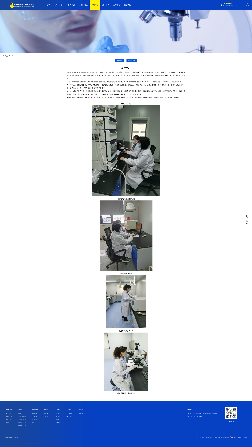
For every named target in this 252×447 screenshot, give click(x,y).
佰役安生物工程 (14, 437)
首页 (49, 5)
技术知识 (34, 419)
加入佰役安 (69, 413)
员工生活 (58, 422)
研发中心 (95, 5)
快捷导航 (80, 409)
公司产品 (71, 5)
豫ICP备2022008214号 (223, 437)
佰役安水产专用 (22, 422)
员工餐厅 (58, 419)
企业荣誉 (8, 422)
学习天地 (68, 416)
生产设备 (58, 413)
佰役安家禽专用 (22, 419)
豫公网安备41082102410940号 (239, 437)
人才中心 (116, 5)
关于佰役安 (59, 5)
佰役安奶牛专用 (22, 425)
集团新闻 (34, 413)
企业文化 (8, 419)
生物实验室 (131, 60)
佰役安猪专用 (21, 413)
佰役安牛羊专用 (22, 416)
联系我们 (127, 5)
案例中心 (34, 422)
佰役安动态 (83, 5)
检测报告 (119, 60)
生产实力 (105, 5)
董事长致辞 (9, 416)
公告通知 (34, 416)
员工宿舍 (58, 416)
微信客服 (231, 421)
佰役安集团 (9, 413)
